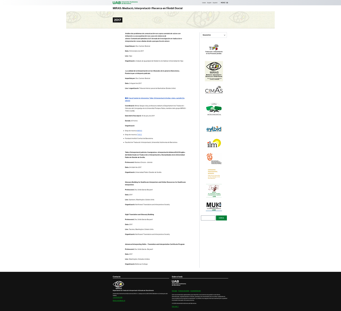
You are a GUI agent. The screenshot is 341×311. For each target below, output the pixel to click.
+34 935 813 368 (117, 297)
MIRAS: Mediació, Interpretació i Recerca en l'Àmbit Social (148, 8)
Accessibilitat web (195, 290)
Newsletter (207, 35)
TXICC (139, 135)
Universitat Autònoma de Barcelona (125, 2)
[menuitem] (203, 3)
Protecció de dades (183, 290)
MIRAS (139, 131)
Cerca (221, 218)
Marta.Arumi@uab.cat (119, 300)
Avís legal (174, 290)
